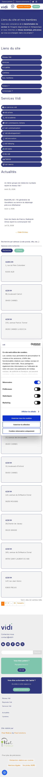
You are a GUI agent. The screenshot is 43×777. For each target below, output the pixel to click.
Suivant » (20, 603)
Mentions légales (14, 765)
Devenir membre (24, 6)
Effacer (19, 250)
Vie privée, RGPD (29, 765)
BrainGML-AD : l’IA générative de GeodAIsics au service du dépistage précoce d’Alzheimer (18, 202)
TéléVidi (36, 6)
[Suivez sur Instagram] (8, 644)
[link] (7, 733)
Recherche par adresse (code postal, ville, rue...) (20, 242)
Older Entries (23, 232)
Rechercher (7, 250)
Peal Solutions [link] (20, 733)
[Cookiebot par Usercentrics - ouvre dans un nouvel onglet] (30, 344)
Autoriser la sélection (21, 425)
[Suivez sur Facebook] (13, 644)
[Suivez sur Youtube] (18, 644)
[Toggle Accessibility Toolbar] (4, 772)
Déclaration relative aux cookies (21, 760)
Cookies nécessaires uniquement (21, 431)
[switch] (37, 389)
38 (15, 603)
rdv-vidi (21, 670)
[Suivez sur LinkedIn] (3, 644)
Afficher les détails (29, 411)
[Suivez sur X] (22, 644)
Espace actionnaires (22, 1)
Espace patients (7, 1)
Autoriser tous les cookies (21, 418)
